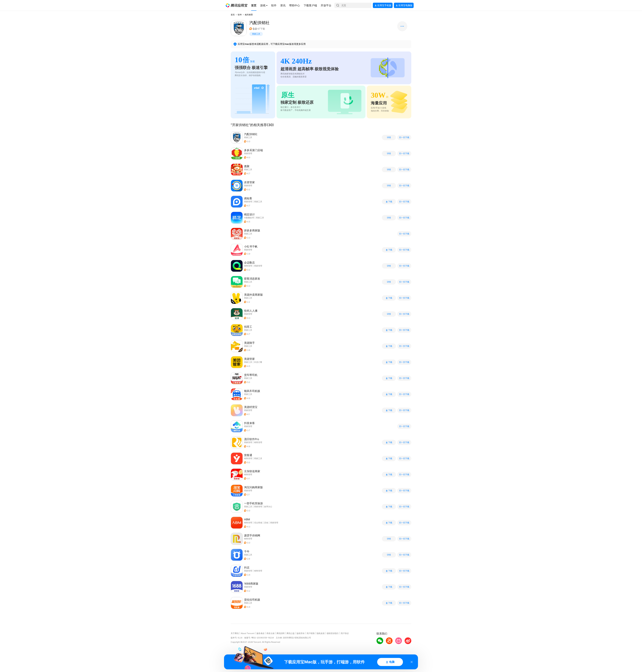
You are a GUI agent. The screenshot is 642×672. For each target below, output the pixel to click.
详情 (389, 137)
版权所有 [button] (301, 633)
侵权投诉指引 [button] (333, 633)
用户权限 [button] (311, 633)
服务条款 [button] (260, 633)
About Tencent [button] (247, 633)
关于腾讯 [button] (235, 633)
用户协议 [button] (345, 633)
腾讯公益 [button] (291, 633)
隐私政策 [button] (321, 633)
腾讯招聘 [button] (281, 633)
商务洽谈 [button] (270, 633)
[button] (236, 5)
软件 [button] (240, 14)
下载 (390, 201)
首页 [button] (233, 14)
